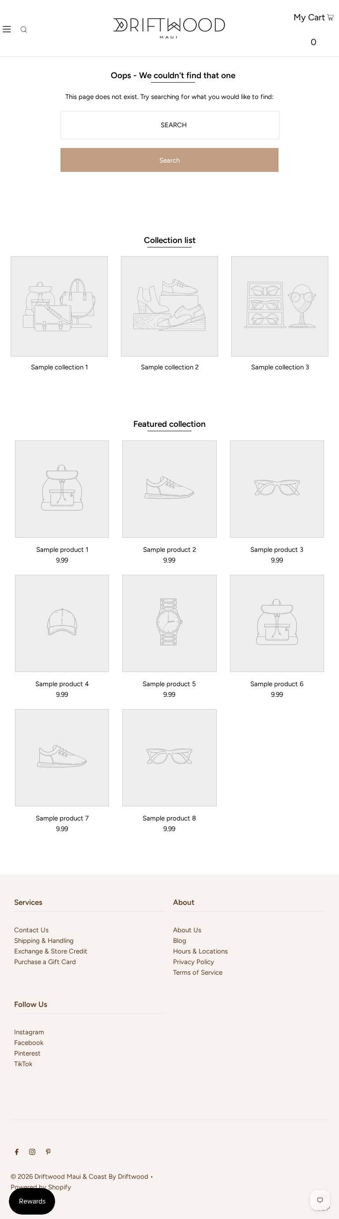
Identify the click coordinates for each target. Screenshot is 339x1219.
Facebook (28, 1043)
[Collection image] (59, 350)
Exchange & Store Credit (50, 951)
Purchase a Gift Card (45, 962)
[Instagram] (32, 1152)
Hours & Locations (200, 951)
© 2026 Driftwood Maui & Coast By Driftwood (79, 1177)
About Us (187, 930)
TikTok (23, 1064)
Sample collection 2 (170, 367)
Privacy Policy (193, 962)
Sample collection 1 (59, 367)
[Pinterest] (48, 1152)
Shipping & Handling (44, 941)
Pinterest (27, 1053)
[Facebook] (17, 1152)
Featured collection (169, 424)
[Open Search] (24, 28)
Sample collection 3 (280, 367)
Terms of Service (197, 972)
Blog (179, 941)
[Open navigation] (7, 28)
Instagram (29, 1032)
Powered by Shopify (41, 1187)
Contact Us (31, 930)
